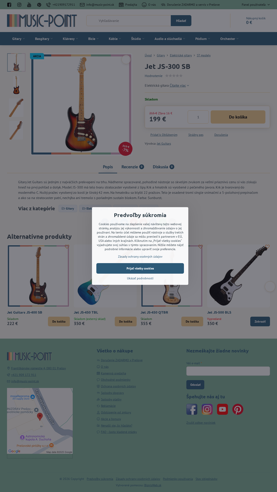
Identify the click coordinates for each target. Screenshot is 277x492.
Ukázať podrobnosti (140, 278)
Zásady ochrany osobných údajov (140, 257)
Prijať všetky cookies (140, 268)
